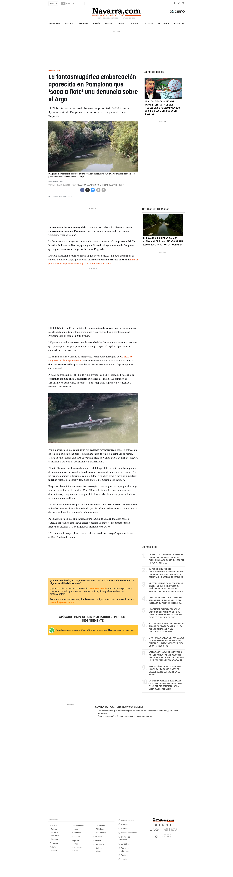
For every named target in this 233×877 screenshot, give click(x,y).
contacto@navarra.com (62, 602)
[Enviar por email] (98, 189)
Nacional (136, 23)
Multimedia (163, 23)
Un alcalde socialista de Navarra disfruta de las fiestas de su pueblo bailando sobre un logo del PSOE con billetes (162, 108)
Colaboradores (79, 826)
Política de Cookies (129, 833)
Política (54, 829)
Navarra (69, 23)
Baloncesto (77, 847)
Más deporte (101, 832)
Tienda (124, 859)
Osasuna (109, 23)
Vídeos (98, 851)
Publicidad (125, 828)
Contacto (125, 824)
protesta (67, 196)
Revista (149, 23)
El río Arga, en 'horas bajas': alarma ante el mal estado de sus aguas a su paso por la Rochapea (163, 241)
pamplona (57, 196)
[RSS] (170, 825)
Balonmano (100, 826)
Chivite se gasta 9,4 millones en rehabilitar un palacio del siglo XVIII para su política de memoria (165, 600)
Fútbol (75, 844)
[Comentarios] (103, 189)
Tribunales (55, 836)
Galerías (99, 848)
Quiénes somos (127, 820)
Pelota (75, 851)
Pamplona (83, 23)
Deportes (76, 840)
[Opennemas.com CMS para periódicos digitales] (163, 832)
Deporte (122, 23)
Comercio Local (97, 588)
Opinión (96, 23)
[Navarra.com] (116, 11)
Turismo (124, 855)
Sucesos (54, 832)
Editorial (54, 851)
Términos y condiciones (129, 706)
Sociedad (54, 839)
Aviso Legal (126, 844)
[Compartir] (82, 189)
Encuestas (77, 832)
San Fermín (54, 23)
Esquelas (179, 23)
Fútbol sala (100, 829)
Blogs (75, 829)
